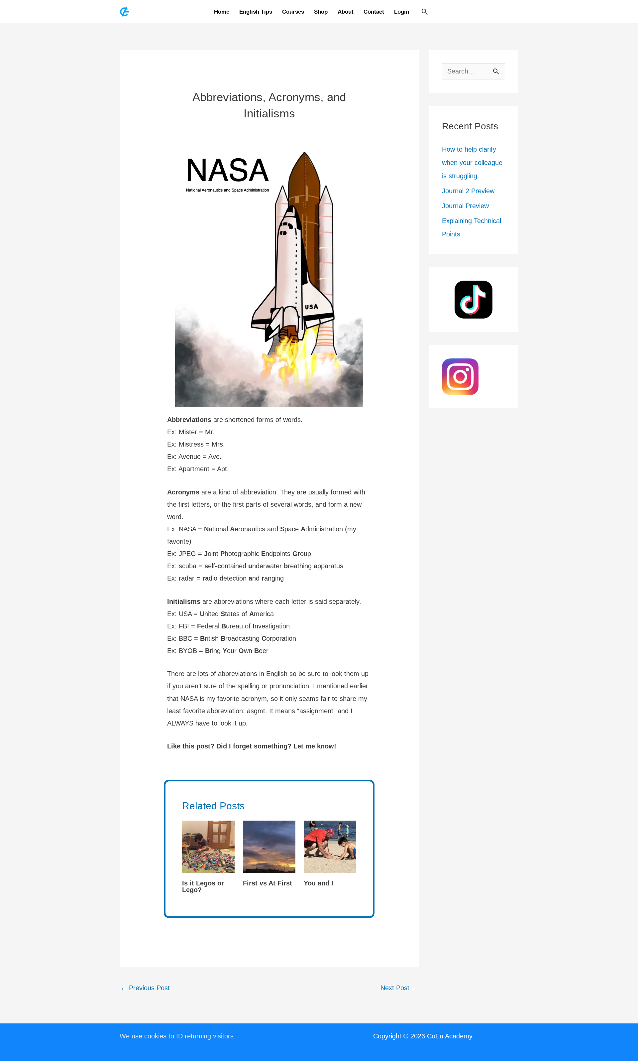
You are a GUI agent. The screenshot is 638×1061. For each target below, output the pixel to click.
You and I (318, 883)
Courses (293, 12)
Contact (374, 12)
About (346, 12)
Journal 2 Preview (468, 191)
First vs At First (267, 883)
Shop (321, 12)
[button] (425, 12)
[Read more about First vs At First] (269, 846)
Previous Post (145, 988)
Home (221, 12)
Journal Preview (465, 205)
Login (401, 12)
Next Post (399, 988)
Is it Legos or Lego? (203, 886)
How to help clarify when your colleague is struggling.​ (472, 163)
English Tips (255, 12)
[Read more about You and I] (330, 846)
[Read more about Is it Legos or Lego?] (208, 846)
